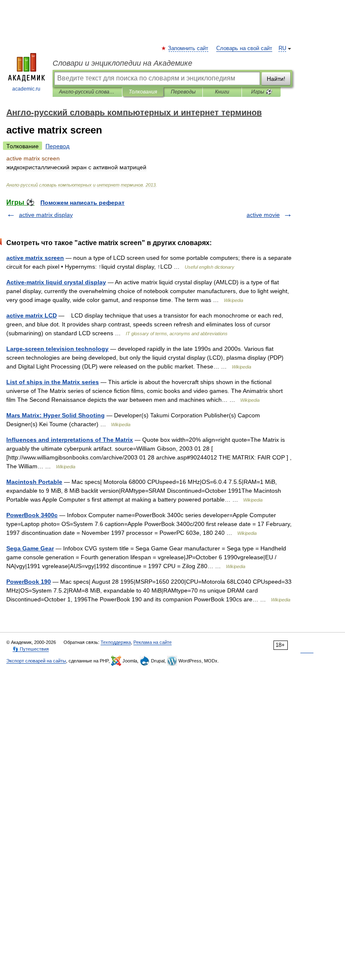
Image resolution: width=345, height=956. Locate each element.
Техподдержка (116, 642)
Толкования (143, 92)
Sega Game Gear (30, 548)
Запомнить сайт (188, 48)
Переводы (183, 92)
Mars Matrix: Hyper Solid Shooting (55, 415)
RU (282, 48)
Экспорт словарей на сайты (36, 660)
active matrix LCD (31, 315)
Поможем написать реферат (82, 202)
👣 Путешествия (31, 649)
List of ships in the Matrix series (52, 382)
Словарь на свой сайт (244, 48)
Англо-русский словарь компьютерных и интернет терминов (87, 92)
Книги (222, 92)
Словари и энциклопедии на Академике (122, 63)
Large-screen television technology (57, 348)
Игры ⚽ (261, 92)
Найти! (276, 78)
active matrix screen (35, 257)
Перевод (57, 146)
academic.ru (26, 89)
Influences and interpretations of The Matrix (69, 439)
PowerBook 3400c (32, 515)
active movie (263, 214)
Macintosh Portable (34, 481)
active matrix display (46, 214)
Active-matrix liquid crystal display (56, 282)
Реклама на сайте (152, 642)
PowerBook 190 (28, 581)
